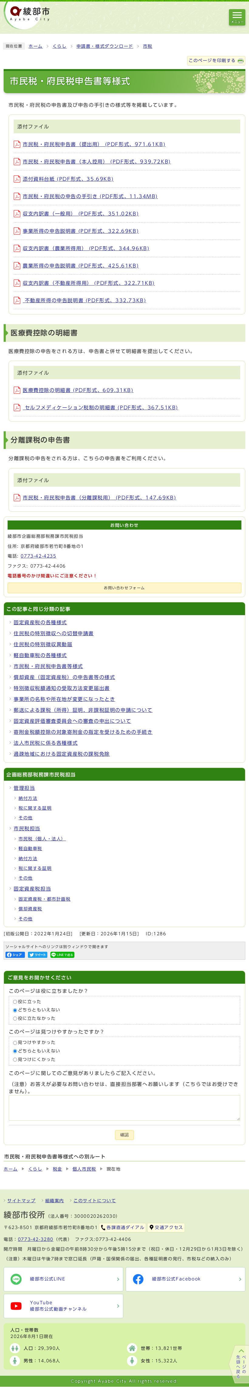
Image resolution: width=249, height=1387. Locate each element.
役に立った (30, 1002)
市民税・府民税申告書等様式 (48, 666)
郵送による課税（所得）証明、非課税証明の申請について (83, 710)
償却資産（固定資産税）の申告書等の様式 (64, 677)
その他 (26, 818)
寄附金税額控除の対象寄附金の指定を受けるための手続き (83, 732)
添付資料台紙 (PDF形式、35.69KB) (68, 179)
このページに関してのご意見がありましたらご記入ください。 (84, 1073)
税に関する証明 (35, 808)
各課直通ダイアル (126, 1227)
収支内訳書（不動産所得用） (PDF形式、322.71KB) (89, 283)
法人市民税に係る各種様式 (46, 743)
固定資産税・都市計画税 (45, 899)
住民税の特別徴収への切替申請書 (54, 633)
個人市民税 (84, 1169)
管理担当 (24, 788)
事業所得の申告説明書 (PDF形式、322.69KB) (81, 231)
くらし (60, 46)
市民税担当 (27, 828)
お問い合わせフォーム (124, 588)
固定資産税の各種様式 (40, 622)
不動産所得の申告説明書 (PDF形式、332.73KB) (84, 300)
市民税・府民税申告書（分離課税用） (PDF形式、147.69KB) (99, 497)
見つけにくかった (37, 1059)
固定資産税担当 (32, 888)
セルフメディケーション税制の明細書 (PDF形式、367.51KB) (100, 407)
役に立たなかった (37, 1018)
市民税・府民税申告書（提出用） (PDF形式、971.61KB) (94, 144)
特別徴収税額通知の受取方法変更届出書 (62, 688)
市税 (147, 46)
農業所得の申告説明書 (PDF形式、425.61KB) (81, 265)
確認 (124, 1135)
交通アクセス (169, 1227)
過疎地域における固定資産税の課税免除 (62, 753)
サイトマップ (21, 1201)
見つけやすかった (37, 1043)
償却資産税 (30, 909)
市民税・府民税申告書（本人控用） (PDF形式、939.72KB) (97, 161)
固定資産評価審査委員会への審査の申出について (72, 721)
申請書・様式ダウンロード (105, 46)
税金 (57, 1169)
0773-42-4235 (38, 556)
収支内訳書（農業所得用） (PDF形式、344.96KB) (86, 248)
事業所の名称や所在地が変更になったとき (64, 699)
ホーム (36, 46)
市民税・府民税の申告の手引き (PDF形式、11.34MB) (90, 196)
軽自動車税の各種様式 (40, 655)
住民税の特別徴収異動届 (43, 644)
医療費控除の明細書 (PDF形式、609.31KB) (78, 390)
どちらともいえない (39, 1010)
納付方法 (28, 798)
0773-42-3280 (35, 1239)
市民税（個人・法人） (42, 839)
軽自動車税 (30, 848)
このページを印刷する (212, 60)
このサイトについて (94, 1201)
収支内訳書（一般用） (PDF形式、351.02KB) (81, 213)
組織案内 (54, 1201)
